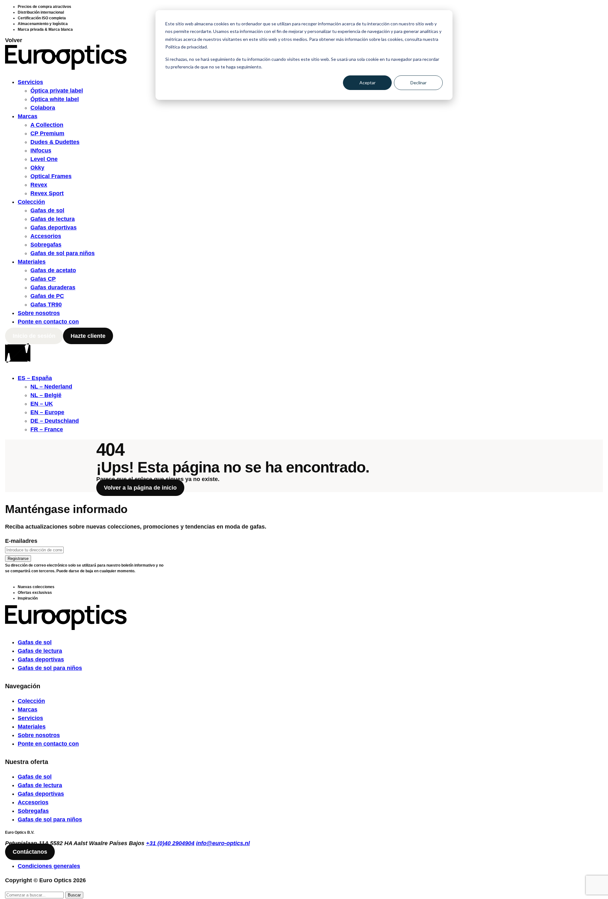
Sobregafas (45, 244)
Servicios (30, 82)
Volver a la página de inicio (140, 488)
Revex (38, 185)
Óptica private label (56, 90)
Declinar (418, 82)
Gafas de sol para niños (62, 253)
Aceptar (367, 82)
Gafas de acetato (53, 270)
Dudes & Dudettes (54, 142)
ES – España (35, 378)
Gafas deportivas (53, 227)
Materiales (32, 262)
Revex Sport (47, 193)
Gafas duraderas (52, 287)
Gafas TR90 (46, 304)
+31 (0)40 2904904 (170, 843)
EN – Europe (47, 412)
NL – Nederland (51, 386)
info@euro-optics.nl (223, 843)
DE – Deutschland (54, 421)
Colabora (42, 108)
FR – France (46, 429)
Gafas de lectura (52, 219)
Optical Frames (51, 176)
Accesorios (45, 236)
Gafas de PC (47, 296)
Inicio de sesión (34, 336)
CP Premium (47, 133)
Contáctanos (30, 852)
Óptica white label (54, 99)
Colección (31, 202)
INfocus (40, 150)
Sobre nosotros (39, 313)
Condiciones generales (49, 866)
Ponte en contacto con (48, 321)
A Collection (46, 125)
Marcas (27, 116)
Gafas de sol (47, 210)
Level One (44, 159)
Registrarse (18, 558)
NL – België (45, 395)
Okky (37, 167)
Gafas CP (43, 279)
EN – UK (41, 404)
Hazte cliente (88, 336)
